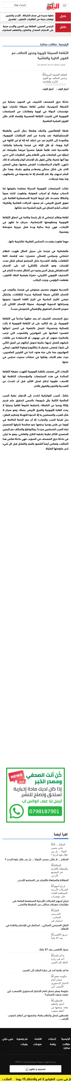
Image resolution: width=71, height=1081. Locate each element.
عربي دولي (7, 1038)
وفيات (24, 1043)
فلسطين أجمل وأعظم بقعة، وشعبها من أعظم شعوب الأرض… (38, 1016)
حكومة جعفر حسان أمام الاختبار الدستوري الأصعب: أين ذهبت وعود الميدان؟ (37, 992)
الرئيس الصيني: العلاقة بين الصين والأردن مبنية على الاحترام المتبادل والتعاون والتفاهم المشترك (28, 28)
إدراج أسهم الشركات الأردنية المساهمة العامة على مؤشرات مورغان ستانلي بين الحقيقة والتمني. (40, 902)
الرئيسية (63, 43)
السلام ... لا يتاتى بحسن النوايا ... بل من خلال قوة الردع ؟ (36, 859)
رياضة (53, 1043)
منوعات (37, 1043)
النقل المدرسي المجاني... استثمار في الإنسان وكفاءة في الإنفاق (37, 926)
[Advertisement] (35, 604)
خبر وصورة (22, 1038)
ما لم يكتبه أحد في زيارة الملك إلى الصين (45, 970)
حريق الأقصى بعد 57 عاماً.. (53, 949)
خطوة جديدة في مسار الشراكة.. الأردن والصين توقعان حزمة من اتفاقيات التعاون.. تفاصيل (30, 17)
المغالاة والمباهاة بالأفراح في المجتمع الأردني (42, 879)
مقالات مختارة (48, 43)
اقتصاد (38, 1038)
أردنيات (52, 1038)
